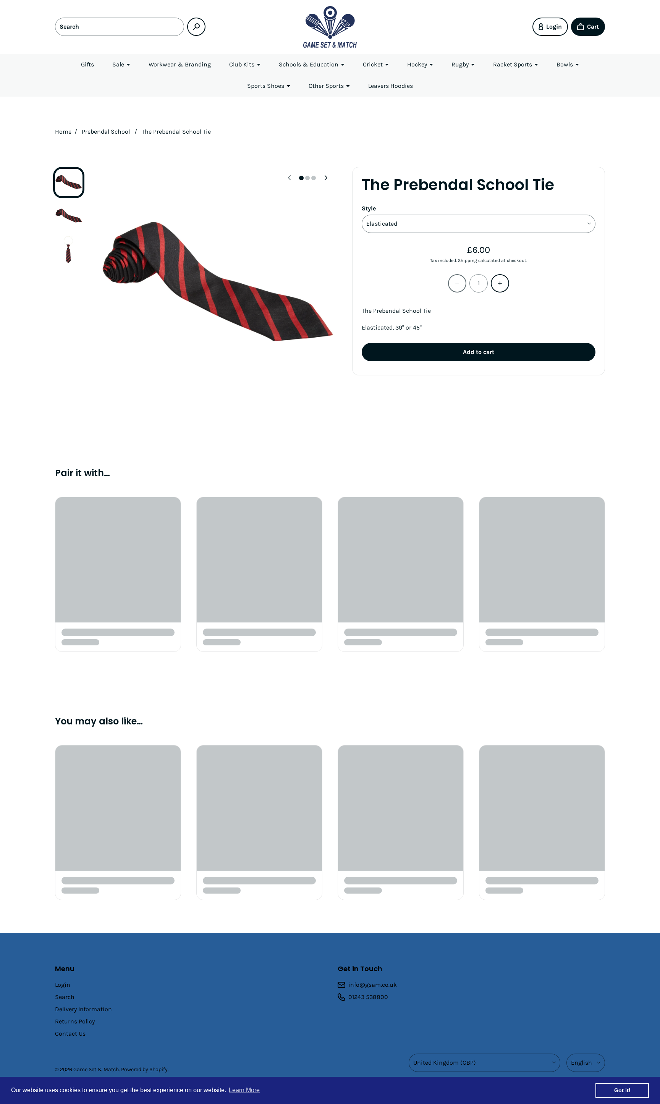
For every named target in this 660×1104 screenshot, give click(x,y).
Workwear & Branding (180, 64)
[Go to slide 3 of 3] (68, 249)
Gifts (87, 64)
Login (62, 984)
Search (64, 997)
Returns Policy (75, 1021)
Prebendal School (106, 131)
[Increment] (500, 283)
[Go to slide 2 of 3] (68, 216)
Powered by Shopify (144, 1069)
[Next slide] (326, 178)
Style (369, 208)
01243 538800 (368, 997)
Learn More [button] (244, 1090)
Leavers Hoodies (390, 85)
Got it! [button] (622, 1090)
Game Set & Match (96, 1069)
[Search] (196, 27)
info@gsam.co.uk (372, 984)
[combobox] (119, 27)
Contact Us (70, 1033)
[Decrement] (457, 283)
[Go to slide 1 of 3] (68, 182)
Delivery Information (83, 1009)
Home (63, 131)
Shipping (467, 260)
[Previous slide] (289, 178)
